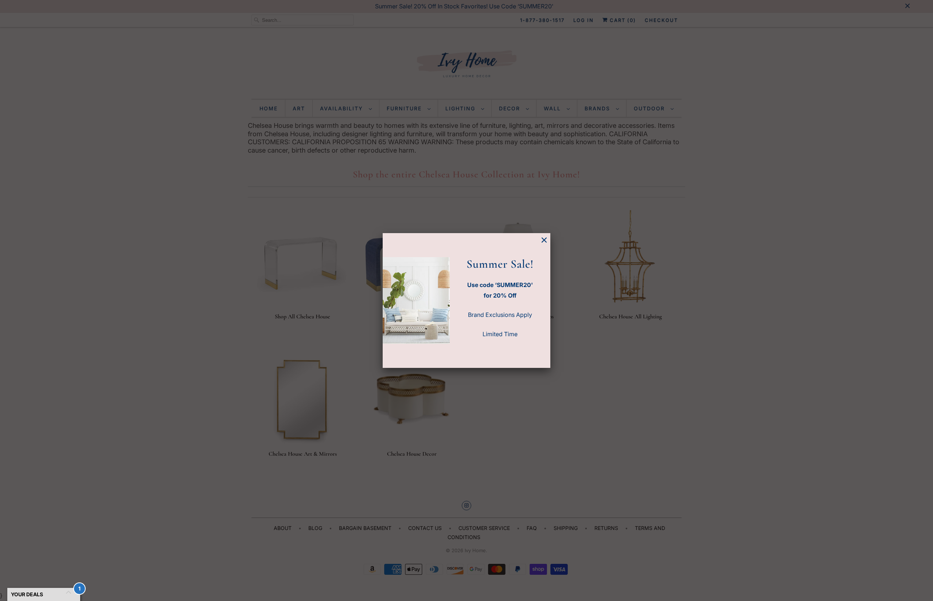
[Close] (544, 240)
